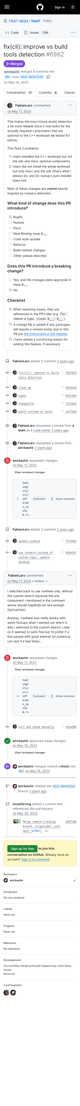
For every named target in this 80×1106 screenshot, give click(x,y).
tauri (35, 20)
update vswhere (29, 541)
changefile (26, 403)
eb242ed (71, 387)
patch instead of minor (35, 411)
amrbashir (12, 71)
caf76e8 (71, 411)
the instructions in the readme (45, 334)
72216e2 (71, 403)
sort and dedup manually (36, 726)
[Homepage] (40, 7)
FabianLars (23, 105)
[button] (70, 105)
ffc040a (71, 541)
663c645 (71, 395)
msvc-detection (32, 76)
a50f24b (71, 821)
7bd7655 (71, 372)
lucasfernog (22, 804)
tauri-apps (18, 20)
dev (7, 76)
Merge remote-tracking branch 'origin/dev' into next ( (41, 826)
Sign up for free (22, 848)
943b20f (71, 552)
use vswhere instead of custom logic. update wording (35, 557)
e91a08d (71, 726)
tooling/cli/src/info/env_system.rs (25, 498)
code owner (41, 430)
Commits (50, 92)
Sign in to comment (36, 859)
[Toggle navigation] (7, 7)
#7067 (36, 831)
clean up (24, 387)
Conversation (21, 92)
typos (22, 395)
